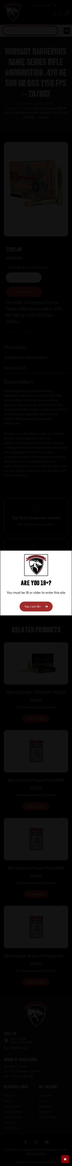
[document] (36, 583)
